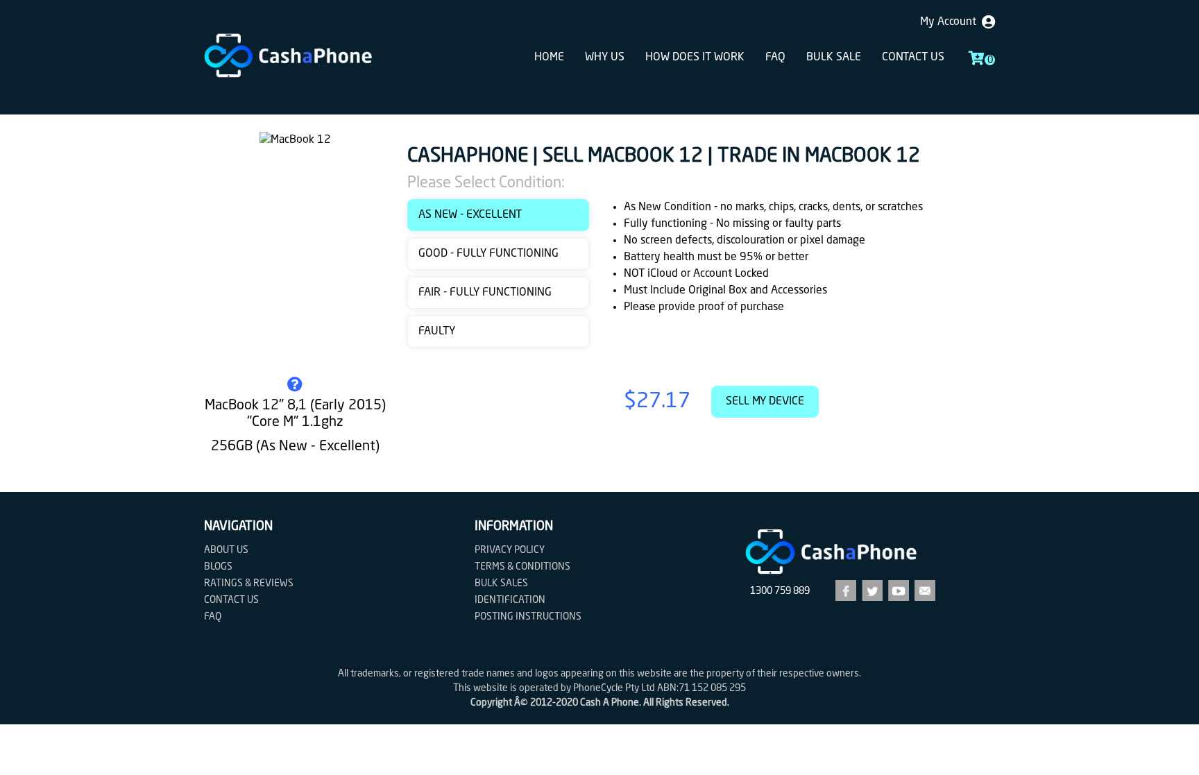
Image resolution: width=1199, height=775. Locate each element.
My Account (951, 22)
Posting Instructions (528, 617)
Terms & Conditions (522, 567)
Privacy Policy (510, 550)
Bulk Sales (501, 583)
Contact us (913, 57)
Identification (510, 600)
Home (549, 57)
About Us (226, 550)
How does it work (695, 57)
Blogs (218, 567)
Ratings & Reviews (249, 583)
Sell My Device (765, 401)
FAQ (775, 57)
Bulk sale (833, 57)
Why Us (604, 57)
